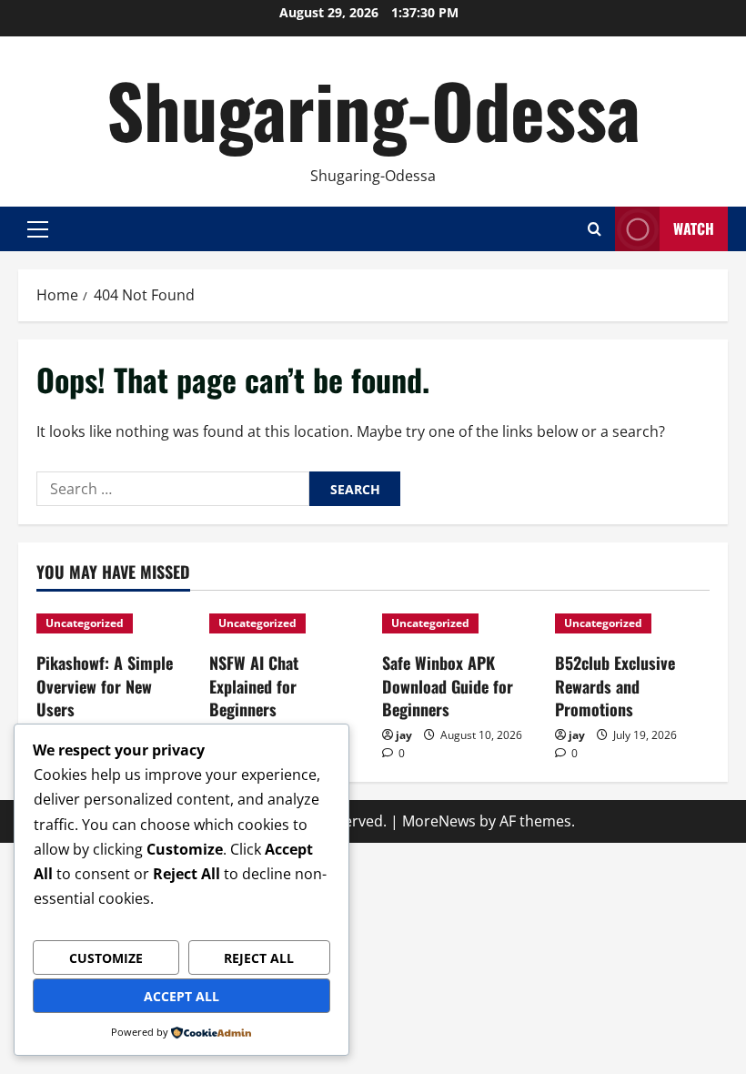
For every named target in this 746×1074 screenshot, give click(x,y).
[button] (37, 229)
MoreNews (439, 821)
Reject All (259, 958)
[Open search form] (594, 229)
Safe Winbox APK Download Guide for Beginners (447, 685)
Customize (106, 958)
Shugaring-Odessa (373, 109)
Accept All (181, 996)
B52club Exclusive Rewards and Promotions (615, 685)
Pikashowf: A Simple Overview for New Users (104, 685)
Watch (693, 228)
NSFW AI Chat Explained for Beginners (253, 685)
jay (404, 735)
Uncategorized (84, 623)
